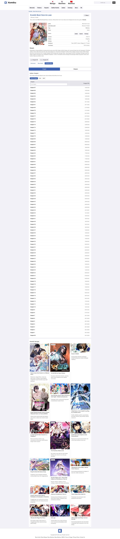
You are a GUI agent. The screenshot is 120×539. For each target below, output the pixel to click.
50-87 (44, 78)
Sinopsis (76, 69)
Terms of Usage (68, 537)
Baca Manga (44, 537)
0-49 (40, 78)
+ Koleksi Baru (48, 63)
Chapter (44, 69)
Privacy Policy (76, 537)
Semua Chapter (34, 78)
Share (87, 15)
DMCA (63, 537)
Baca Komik (37, 537)
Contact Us (82, 537)
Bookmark (33, 63)
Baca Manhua (58, 537)
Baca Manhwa (51, 537)
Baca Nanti (40, 63)
